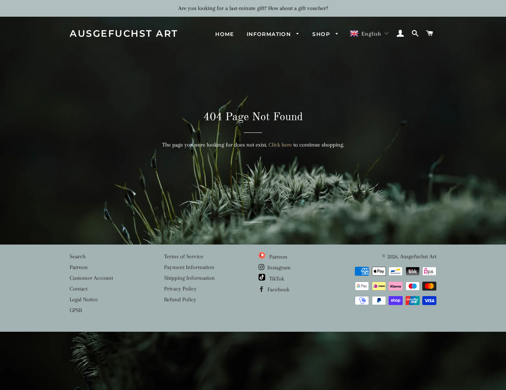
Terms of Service (183, 256)
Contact (78, 288)
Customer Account (91, 278)
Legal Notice (84, 299)
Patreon (79, 267)
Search (78, 256)
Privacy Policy (180, 288)
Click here (280, 144)
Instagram (278, 267)
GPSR (76, 310)
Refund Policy (180, 299)
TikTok (276, 278)
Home (224, 34)
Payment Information (189, 267)
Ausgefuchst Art (124, 33)
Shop (322, 34)
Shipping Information (189, 278)
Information (270, 34)
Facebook (277, 289)
